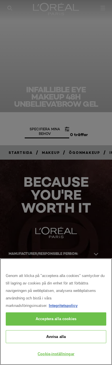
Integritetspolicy (63, 305)
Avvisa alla (56, 337)
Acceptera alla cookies (56, 319)
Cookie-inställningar (56, 354)
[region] (56, 311)
